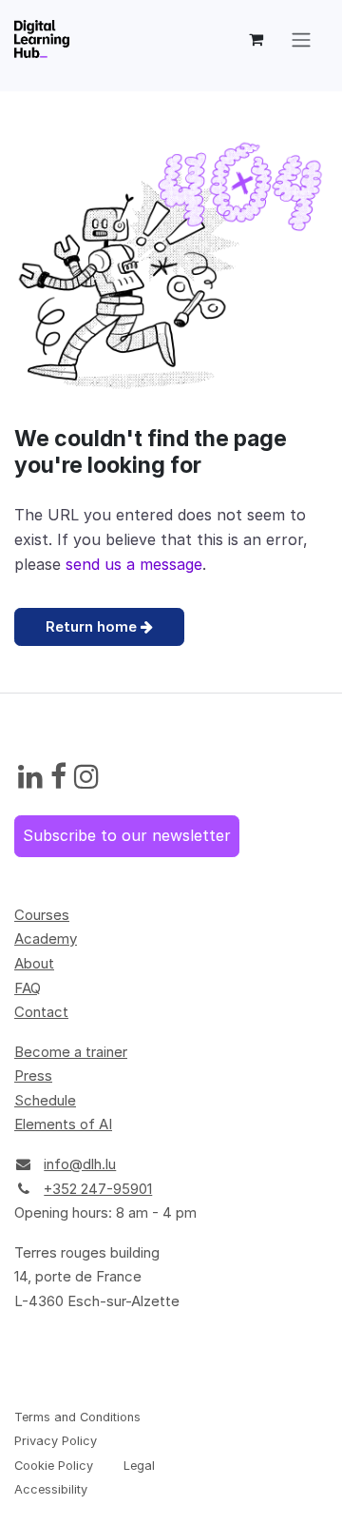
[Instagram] (86, 777)
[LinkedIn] (30, 777)
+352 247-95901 (98, 1189)
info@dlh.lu (80, 1164)
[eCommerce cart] (256, 39)
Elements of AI (63, 1124)
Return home (93, 626)
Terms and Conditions (77, 1417)
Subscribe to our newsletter (127, 835)
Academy (45, 938)
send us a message (134, 564)
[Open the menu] (301, 39)
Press (33, 1075)
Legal (139, 1465)
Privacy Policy (55, 1441)
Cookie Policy (53, 1465)
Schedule (45, 1100)
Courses (41, 915)
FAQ (27, 988)
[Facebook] (58, 777)
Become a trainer (70, 1052)
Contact (41, 1012)
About (34, 963)
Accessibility (50, 1489)
